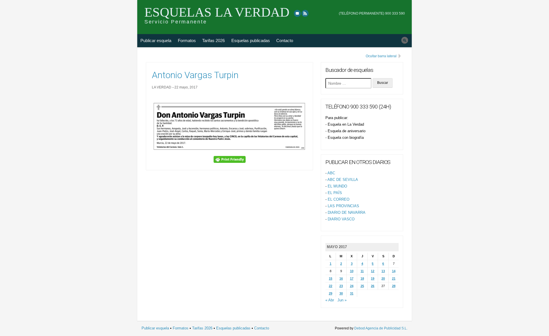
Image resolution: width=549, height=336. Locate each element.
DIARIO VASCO (341, 219)
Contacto (284, 40)
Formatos (187, 40)
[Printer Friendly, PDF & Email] (230, 159)
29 (330, 293)
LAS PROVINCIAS (343, 206)
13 (383, 271)
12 (372, 271)
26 (372, 286)
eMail (297, 13)
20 (383, 278)
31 (351, 293)
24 (351, 286)
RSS (305, 13)
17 (351, 278)
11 (362, 271)
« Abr (329, 300)
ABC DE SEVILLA (342, 179)
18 (362, 278)
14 (393, 271)
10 (351, 271)
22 (330, 286)
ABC (331, 173)
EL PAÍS (335, 193)
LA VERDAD (161, 87)
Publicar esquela (155, 40)
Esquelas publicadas (250, 40)
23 (341, 286)
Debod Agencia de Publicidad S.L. (380, 328)
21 (393, 278)
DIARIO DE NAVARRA (346, 212)
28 (393, 286)
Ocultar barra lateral (381, 56)
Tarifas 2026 (213, 40)
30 (341, 293)
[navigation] (371, 9)
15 (330, 278)
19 (372, 278)
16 (341, 278)
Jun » (342, 300)
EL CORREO (338, 199)
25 (362, 286)
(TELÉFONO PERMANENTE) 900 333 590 (372, 13)
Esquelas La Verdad (216, 12)
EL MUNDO (337, 186)
